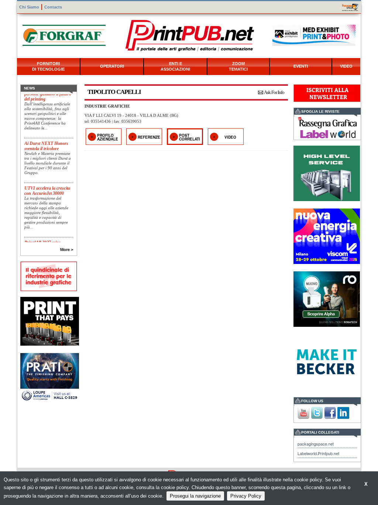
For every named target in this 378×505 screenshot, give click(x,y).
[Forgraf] (64, 34)
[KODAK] (49, 320)
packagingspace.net (316, 444)
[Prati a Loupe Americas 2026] (49, 377)
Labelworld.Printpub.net (318, 453)
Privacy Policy (245, 496)
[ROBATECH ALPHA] (326, 298)
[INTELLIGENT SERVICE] (326, 172)
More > (66, 249)
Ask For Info (274, 92)
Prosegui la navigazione (195, 496)
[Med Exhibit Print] (313, 34)
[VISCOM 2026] (326, 235)
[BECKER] (326, 361)
